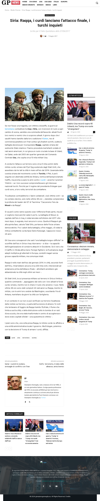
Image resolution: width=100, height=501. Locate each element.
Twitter (43, 398)
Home (7, 10)
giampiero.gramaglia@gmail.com (53, 481)
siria (18, 338)
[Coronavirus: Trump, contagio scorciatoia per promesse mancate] (72, 273)
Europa (8, 430)
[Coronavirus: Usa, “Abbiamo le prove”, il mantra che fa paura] (72, 296)
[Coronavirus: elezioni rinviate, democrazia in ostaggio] (81, 233)
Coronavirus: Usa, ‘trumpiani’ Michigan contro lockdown (86, 285)
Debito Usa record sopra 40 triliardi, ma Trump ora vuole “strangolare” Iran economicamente (32, 438)
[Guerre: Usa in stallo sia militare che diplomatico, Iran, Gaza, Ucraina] (72, 197)
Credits (67, 496)
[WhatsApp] (24, 349)
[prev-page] (6, 448)
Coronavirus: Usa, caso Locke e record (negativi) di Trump (87, 319)
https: (26, 381)
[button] (97, 3)
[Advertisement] (50, 58)
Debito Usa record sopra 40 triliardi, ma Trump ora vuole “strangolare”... (80, 126)
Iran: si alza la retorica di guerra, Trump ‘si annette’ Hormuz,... (86, 150)
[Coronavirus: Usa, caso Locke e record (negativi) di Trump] (72, 319)
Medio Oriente (15, 10)
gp (45, 36)
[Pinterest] (18, 349)
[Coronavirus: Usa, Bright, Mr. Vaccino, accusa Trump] (72, 308)
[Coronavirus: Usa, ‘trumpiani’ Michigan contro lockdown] (72, 284)
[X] (12, 349)
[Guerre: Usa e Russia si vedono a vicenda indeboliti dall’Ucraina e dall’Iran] (14, 425)
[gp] (41, 36)
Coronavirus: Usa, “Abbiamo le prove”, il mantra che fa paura (86, 296)
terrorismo (26, 338)
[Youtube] (56, 486)
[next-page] (10, 448)
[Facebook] (7, 349)
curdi (13, 338)
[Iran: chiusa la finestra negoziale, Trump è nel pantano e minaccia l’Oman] (72, 162)
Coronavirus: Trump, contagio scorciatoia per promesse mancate (87, 273)
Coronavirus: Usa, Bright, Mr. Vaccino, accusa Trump (85, 308)
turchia (34, 338)
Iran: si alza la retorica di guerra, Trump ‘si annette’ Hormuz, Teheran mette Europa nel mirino (55, 438)
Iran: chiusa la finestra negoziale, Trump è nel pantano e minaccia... (87, 162)
